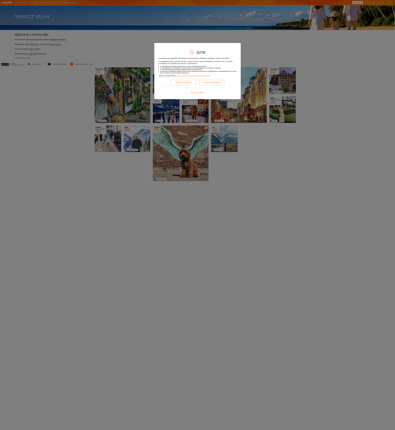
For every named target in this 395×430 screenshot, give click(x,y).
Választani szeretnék (183, 83)
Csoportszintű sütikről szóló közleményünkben (193, 76)
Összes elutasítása (197, 93)
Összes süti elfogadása (212, 83)
